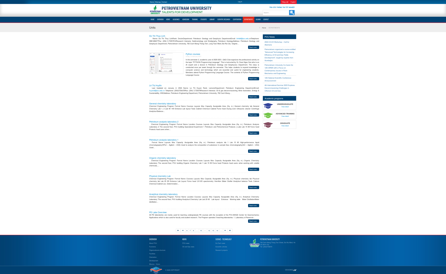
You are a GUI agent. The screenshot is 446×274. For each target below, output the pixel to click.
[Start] (178, 230)
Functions (152, 247)
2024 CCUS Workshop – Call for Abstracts (277, 43)
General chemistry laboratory (162, 103)
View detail (285, 107)
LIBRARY (212, 20)
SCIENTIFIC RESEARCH (223, 20)
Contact (164, 2)
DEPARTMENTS (248, 20)
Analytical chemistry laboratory (163, 194)
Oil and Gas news (188, 247)
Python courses (193, 53)
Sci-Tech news (220, 243)
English (293, 2)
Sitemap (158, 2)
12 (209, 230)
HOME (152, 20)
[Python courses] (161, 63)
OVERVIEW (160, 20)
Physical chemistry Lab (160, 175)
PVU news (185, 243)
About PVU (153, 243)
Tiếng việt (285, 2)
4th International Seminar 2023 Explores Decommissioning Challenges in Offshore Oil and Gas (280, 88)
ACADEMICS (176, 20)
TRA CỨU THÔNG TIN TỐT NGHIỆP (282, 7)
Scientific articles (221, 247)
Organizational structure (157, 250)
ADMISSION (185, 20)
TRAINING (195, 20)
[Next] (225, 230)
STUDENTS (203, 20)
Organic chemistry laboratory (162, 157)
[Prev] (182, 230)
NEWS (168, 20)
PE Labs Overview (158, 212)
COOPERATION (237, 20)
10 (201, 230)
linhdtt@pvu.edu (242, 38)
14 (217, 230)
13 (213, 230)
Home (152, 2)
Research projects (221, 250)
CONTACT (266, 20)
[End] (230, 230)
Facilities (152, 254)
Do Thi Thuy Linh (157, 35)
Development (153, 260)
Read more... (253, 47)
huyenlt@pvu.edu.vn (157, 90)
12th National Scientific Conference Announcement (278, 79)
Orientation (153, 257)
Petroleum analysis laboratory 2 (163, 121)
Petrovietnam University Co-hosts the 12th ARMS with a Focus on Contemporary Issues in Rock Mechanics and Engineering (279, 69)
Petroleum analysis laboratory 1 (163, 139)
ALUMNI (258, 20)
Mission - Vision (154, 264)
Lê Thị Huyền (155, 85)
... (197, 230)
